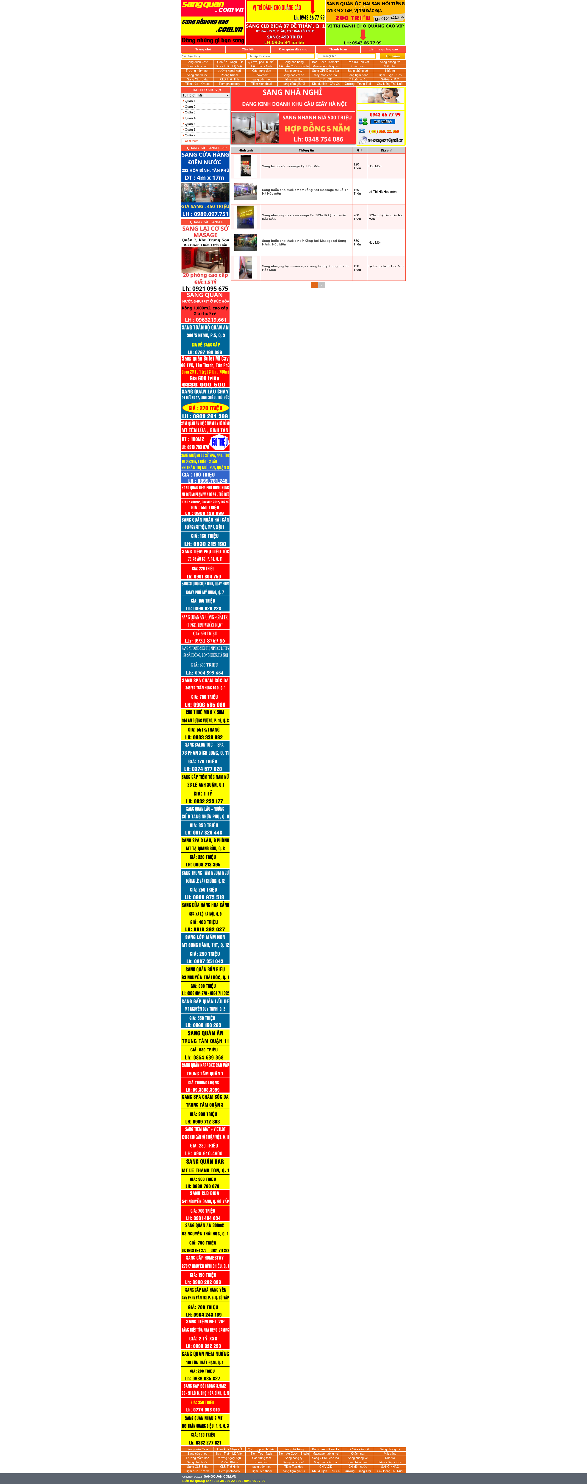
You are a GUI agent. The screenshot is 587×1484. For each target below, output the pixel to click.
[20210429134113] (205, 740)
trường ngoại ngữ (229, 70)
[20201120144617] (205, 1413)
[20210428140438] (205, 772)
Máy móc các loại (326, 75)
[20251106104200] (205, 184)
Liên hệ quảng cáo (383, 49)
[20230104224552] (205, 419)
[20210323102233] (205, 932)
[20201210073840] (205, 1221)
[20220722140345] (205, 483)
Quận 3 (190, 112)
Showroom (262, 75)
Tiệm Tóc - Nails (262, 66)
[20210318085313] (205, 1028)
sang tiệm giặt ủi (294, 83)
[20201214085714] (205, 1189)
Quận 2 (190, 106)
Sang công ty (293, 70)
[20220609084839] (205, 515)
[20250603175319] (205, 291)
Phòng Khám (229, 75)
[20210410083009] (205, 868)
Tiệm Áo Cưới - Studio (294, 66)
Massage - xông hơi (326, 66)
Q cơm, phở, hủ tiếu (261, 62)
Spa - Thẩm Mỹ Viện (229, 66)
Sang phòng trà (390, 62)
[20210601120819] (205, 708)
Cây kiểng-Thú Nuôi (390, 83)
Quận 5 (190, 124)
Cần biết (248, 49)
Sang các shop (197, 66)
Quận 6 (190, 129)
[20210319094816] (205, 996)
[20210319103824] (205, 964)
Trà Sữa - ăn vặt (358, 62)
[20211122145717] (205, 675)
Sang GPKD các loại (326, 70)
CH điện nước (358, 79)
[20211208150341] (205, 643)
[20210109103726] (205, 1124)
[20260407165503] (205, 323)
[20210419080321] (205, 836)
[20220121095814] (205, 611)
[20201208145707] (205, 1285)
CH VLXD (325, 79)
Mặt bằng (390, 66)
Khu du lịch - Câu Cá (326, 83)
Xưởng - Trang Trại (358, 83)
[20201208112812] (205, 1317)
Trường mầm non (197, 70)
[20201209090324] (205, 1253)
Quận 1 (190, 101)
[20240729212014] (205, 387)
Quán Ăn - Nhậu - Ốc (230, 62)
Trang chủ (203, 49)
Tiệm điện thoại (261, 83)
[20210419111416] (205, 804)
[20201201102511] (205, 1381)
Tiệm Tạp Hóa (293, 79)
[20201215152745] (205, 1157)
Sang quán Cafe (197, 62)
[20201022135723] (205, 1445)
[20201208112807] (205, 1349)
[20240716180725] (205, 355)
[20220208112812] (205, 579)
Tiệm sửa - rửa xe (197, 83)
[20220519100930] (205, 547)
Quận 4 (190, 118)
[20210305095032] (205, 1060)
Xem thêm (191, 141)
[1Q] (293, 115)
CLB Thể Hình (229, 79)
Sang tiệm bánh (357, 75)
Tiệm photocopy (229, 83)
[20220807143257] (205, 451)
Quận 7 (190, 135)
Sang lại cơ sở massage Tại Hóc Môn (291, 166)
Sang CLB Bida (197, 79)
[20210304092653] (205, 1092)
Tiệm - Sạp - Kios (390, 75)
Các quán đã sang (293, 49)
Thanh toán (338, 49)
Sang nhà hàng (294, 62)
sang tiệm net (261, 79)
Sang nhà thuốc (197, 75)
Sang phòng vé (358, 70)
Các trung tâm (261, 70)
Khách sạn (358, 66)
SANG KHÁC (390, 79)
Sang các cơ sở (294, 75)
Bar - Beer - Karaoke (325, 62)
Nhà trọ (390, 70)
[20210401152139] (205, 900)
